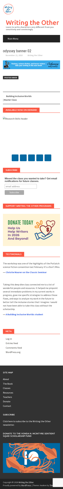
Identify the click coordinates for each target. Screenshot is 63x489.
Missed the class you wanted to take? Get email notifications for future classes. (31, 179)
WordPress (26, 485)
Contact (7, 405)
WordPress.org (13, 352)
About (6, 379)
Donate (6, 401)
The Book (8, 383)
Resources (8, 392)
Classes (6, 388)
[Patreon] (48, 157)
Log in (9, 338)
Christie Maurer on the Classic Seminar (26, 272)
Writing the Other (32, 22)
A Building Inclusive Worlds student (24, 314)
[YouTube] (31, 157)
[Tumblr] (23, 157)
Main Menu (13, 38)
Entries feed (12, 343)
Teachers (7, 397)
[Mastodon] (15, 157)
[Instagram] (39, 157)
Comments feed (14, 347)
